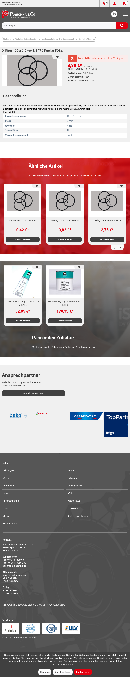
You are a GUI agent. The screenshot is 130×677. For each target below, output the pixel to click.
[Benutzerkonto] (115, 3)
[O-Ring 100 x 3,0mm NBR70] (22, 200)
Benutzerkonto (10, 523)
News (5, 493)
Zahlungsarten (74, 485)
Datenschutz (73, 500)
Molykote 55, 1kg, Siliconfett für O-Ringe (65, 303)
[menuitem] (125, 15)
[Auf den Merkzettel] (36, 186)
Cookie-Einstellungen (77, 516)
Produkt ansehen (22, 239)
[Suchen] (122, 25)
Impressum (72, 508)
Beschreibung (15, 96)
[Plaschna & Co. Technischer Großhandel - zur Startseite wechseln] (18, 14)
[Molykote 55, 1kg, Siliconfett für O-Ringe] (65, 282)
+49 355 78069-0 (15, 560)
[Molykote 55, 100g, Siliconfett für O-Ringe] (22, 282)
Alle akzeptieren (63, 672)
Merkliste (7, 516)
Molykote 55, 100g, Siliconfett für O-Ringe (23, 303)
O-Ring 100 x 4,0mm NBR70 (107, 220)
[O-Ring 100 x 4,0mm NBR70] (107, 200)
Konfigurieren (83, 672)
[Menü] (125, 15)
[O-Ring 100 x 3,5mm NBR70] (65, 200)
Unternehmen (9, 485)
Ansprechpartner (11, 500)
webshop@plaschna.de (14, 566)
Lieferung (72, 478)
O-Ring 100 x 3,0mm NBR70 (22, 220)
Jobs (5, 508)
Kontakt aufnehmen (33, 393)
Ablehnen (45, 672)
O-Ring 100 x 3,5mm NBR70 (65, 220)
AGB (69, 493)
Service (70, 470)
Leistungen (8, 470)
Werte (6, 478)
